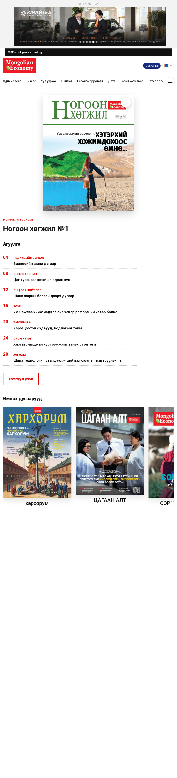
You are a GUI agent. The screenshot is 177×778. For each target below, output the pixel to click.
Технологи (155, 81)
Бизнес (31, 81)
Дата (111, 81)
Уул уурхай (49, 81)
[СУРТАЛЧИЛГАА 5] (93, 42)
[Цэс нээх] (170, 81)
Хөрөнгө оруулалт (90, 81)
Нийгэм (66, 81)
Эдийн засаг (12, 81)
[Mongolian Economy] (19, 65)
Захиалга (152, 66)
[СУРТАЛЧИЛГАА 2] (84, 42)
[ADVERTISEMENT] (88, 24)
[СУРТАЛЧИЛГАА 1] (80, 42)
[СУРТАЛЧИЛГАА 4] (90, 42)
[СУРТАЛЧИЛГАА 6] (97, 42)
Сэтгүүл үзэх (21, 379)
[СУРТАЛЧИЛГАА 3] (87, 42)
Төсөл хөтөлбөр (131, 81)
